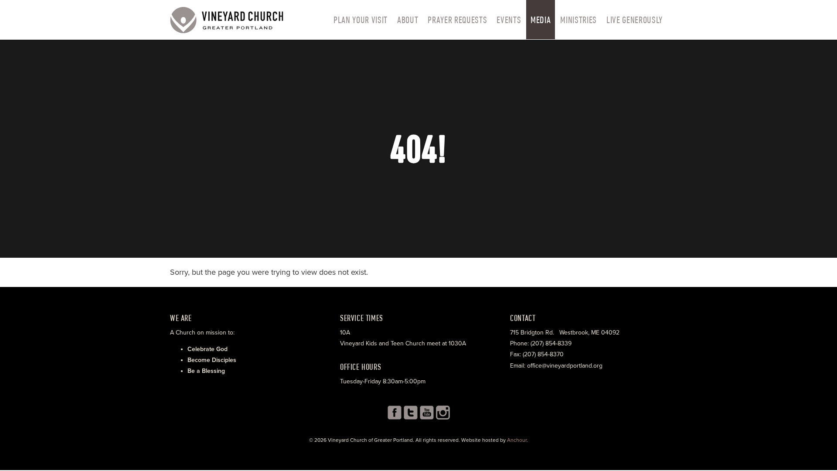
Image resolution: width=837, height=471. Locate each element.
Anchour (517, 440)
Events (509, 19)
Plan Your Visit (360, 19)
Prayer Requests (457, 19)
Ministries (578, 19)
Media (541, 19)
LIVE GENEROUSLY (634, 19)
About (407, 19)
